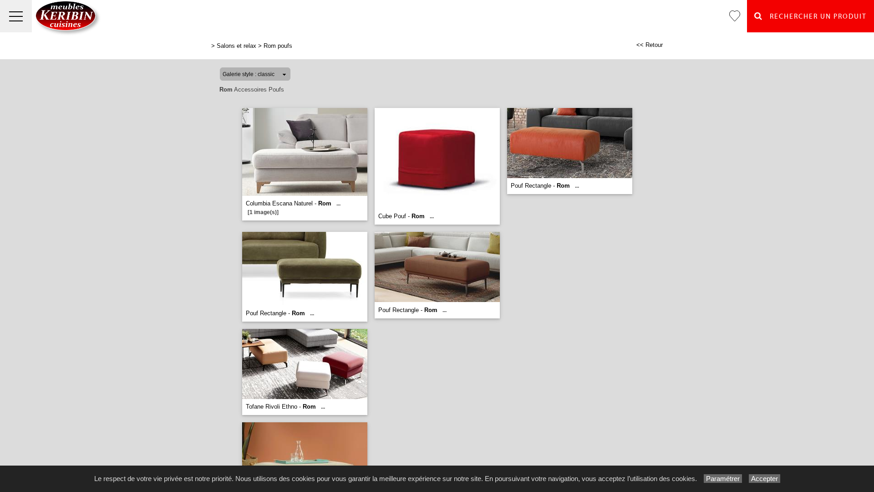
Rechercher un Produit (815, 16)
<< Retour (649, 44)
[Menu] (16, 16)
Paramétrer (723, 478)
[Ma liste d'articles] (734, 16)
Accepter (764, 478)
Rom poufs (278, 45)
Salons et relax (236, 45)
